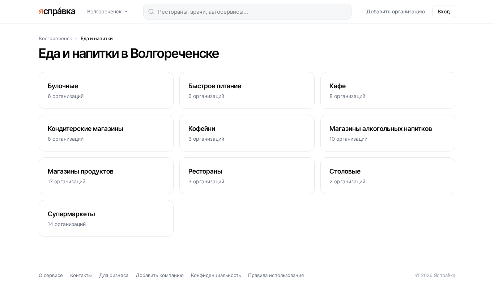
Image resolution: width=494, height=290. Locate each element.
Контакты (81, 275)
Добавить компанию (160, 275)
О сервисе (51, 275)
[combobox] (247, 12)
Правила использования (276, 275)
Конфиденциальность (216, 275)
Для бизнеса (113, 275)
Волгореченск (104, 11)
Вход (444, 11)
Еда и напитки (97, 38)
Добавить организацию (395, 11)
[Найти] (151, 11)
